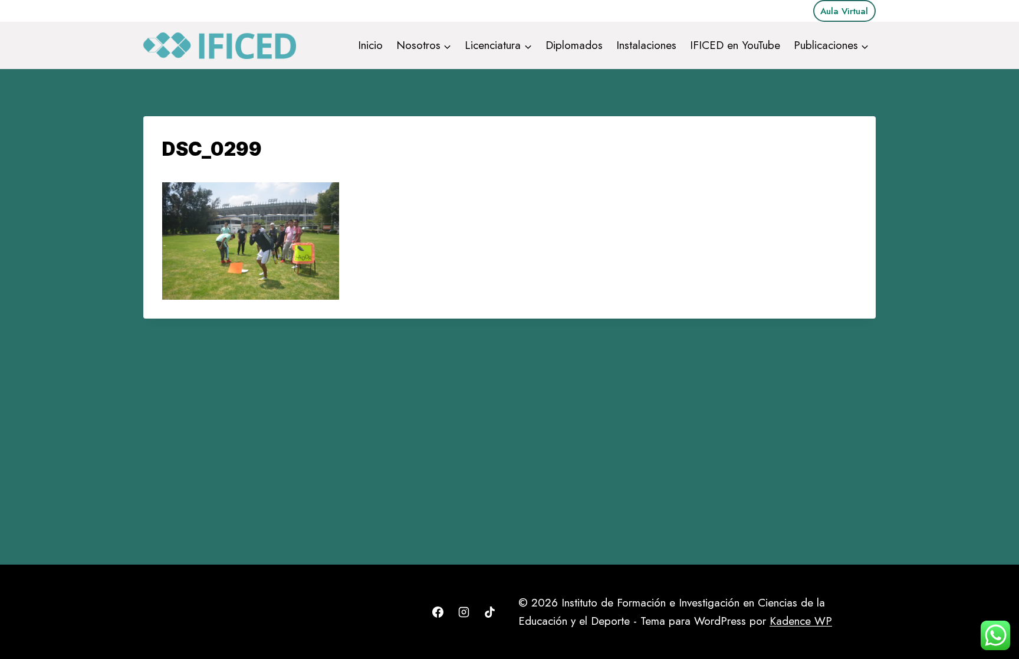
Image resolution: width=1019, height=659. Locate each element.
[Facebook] (438, 612)
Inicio (370, 45)
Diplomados (574, 45)
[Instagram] (463, 612)
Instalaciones (646, 45)
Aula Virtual (844, 11)
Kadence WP (801, 621)
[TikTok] (489, 612)
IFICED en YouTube (735, 45)
